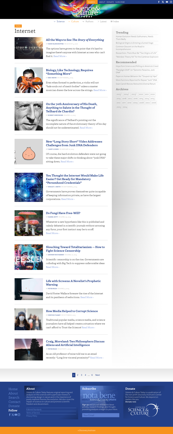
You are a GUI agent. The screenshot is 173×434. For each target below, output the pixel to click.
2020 (152, 94)
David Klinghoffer (56, 44)
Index (116, 21)
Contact (14, 401)
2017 (130, 98)
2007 (148, 102)
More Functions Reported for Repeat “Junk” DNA (136, 80)
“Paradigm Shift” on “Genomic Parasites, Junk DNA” (135, 71)
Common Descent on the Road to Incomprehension (130, 47)
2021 (147, 94)
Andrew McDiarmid (56, 255)
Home (13, 389)
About (102, 2)
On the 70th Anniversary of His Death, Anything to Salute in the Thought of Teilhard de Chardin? (71, 107)
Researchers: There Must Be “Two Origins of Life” (136, 53)
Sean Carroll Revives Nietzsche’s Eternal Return (136, 84)
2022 (141, 94)
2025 (119, 94)
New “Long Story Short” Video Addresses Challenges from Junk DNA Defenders (74, 143)
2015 (141, 98)
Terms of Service (33, 413)
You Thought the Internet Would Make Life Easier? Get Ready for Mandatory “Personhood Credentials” (75, 178)
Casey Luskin (53, 149)
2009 (135, 102)
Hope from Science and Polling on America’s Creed (137, 66)
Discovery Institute (87, 430)
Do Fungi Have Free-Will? (63, 213)
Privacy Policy (31, 416)
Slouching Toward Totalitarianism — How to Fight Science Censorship (75, 248)
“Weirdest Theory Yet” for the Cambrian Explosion (137, 57)
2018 (124, 98)
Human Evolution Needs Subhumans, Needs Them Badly (134, 37)
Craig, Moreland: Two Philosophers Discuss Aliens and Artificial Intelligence (75, 343)
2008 (141, 102)
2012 (118, 102)
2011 (124, 102)
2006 (154, 102)
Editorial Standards (34, 409)
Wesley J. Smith (54, 187)
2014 (147, 98)
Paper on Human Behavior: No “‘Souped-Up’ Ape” (136, 76)
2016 (136, 98)
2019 (119, 98)
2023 (134, 94)
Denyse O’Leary (54, 315)
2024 (126, 94)
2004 (125, 107)
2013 (152, 98)
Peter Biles (52, 288)
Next (97, 375)
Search (13, 397)
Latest (103, 21)
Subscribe (120, 2)
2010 (129, 102)
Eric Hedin (52, 78)
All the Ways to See (75, 39)
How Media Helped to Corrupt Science (72, 311)
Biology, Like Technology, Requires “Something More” (69, 71)
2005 (119, 107)
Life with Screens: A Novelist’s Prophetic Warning (73, 282)
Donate (110, 2)
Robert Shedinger (55, 115)
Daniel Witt (53, 217)
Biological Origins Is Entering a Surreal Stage (134, 43)
